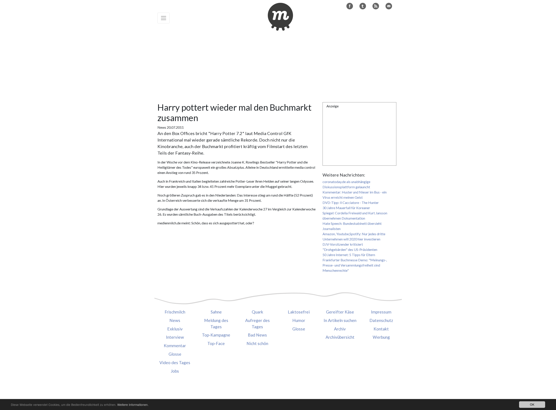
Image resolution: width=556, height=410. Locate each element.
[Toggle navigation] (163, 18)
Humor (298, 320)
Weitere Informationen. (133, 404)
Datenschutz (381, 320)
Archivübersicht (340, 337)
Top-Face (216, 343)
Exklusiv (175, 328)
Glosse (175, 354)
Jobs (175, 370)
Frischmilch (175, 311)
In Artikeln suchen (340, 320)
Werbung (381, 337)
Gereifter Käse (340, 311)
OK (532, 404)
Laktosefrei (299, 311)
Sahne (216, 311)
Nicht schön (257, 343)
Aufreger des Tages (257, 323)
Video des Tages (174, 362)
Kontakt (381, 328)
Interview (175, 337)
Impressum (381, 311)
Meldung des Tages (216, 323)
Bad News (257, 334)
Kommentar (175, 345)
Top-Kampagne (216, 334)
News (174, 320)
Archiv (340, 328)
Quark (257, 311)
